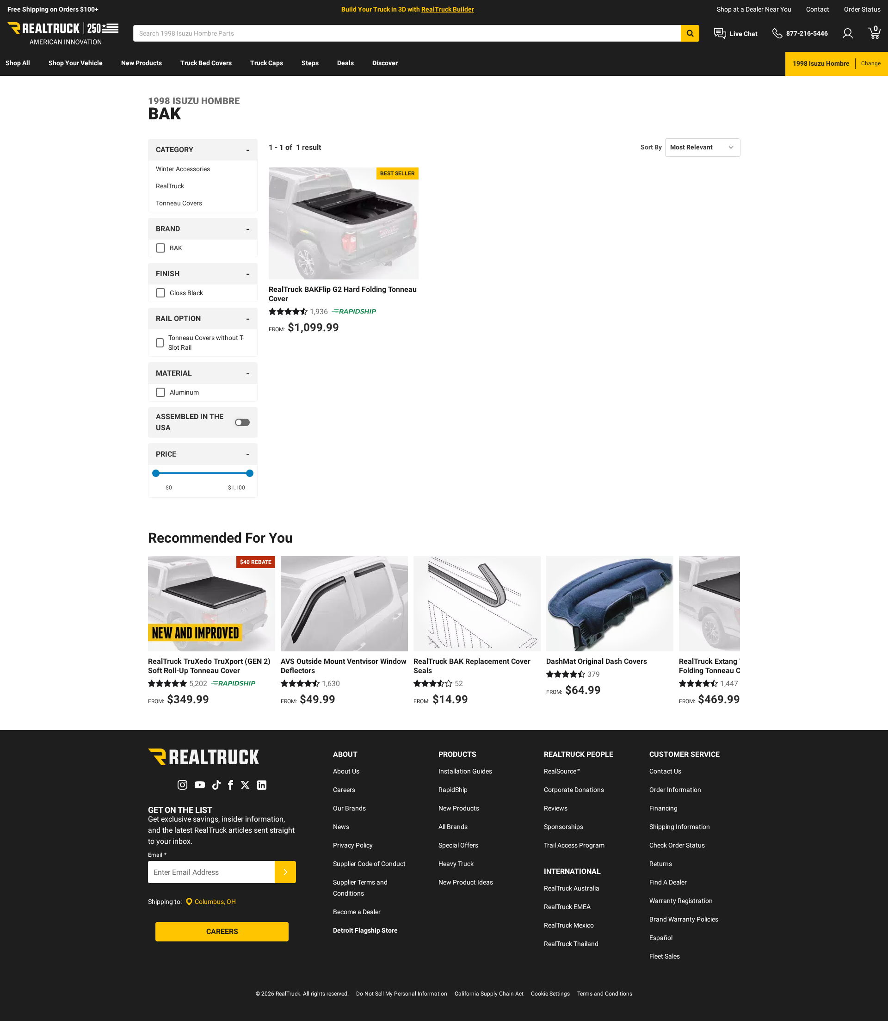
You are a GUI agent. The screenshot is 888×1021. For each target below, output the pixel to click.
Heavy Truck (456, 863)
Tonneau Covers (179, 203)
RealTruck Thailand (571, 943)
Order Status (862, 9)
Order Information (675, 789)
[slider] (156, 473)
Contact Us (665, 771)
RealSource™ (562, 771)
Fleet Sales (664, 956)
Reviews (555, 808)
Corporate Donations (574, 789)
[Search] (690, 33)
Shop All (18, 63)
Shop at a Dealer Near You (754, 9)
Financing (663, 808)
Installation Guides (465, 771)
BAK (176, 248)
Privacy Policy (353, 845)
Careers (344, 789)
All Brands (453, 826)
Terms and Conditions (604, 993)
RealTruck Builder (447, 9)
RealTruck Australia (571, 888)
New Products (141, 63)
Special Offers (458, 845)
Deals (345, 63)
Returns (660, 863)
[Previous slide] (157, 632)
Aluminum (184, 392)
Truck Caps (266, 63)
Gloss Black (186, 293)
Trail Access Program (574, 845)
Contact (817, 9)
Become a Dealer (357, 912)
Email (157, 855)
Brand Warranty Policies (683, 919)
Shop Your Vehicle (76, 63)
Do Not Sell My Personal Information (401, 993)
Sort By (651, 147)
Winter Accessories (183, 169)
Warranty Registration (681, 900)
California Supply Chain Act (489, 993)
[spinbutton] (169, 488)
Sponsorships (563, 826)
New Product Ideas (465, 882)
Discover (385, 63)
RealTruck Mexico (569, 925)
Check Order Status (677, 845)
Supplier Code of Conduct (369, 863)
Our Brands (349, 808)
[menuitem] (18, 64)
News (341, 826)
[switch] (202, 422)
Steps (310, 63)
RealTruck (170, 186)
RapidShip (453, 789)
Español (660, 937)
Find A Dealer (668, 882)
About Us (346, 771)
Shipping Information (679, 826)
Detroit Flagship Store (365, 930)
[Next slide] (731, 632)
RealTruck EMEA (567, 906)
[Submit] (285, 872)
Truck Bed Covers (206, 63)
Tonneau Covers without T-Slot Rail (206, 342)
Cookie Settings (550, 993)
